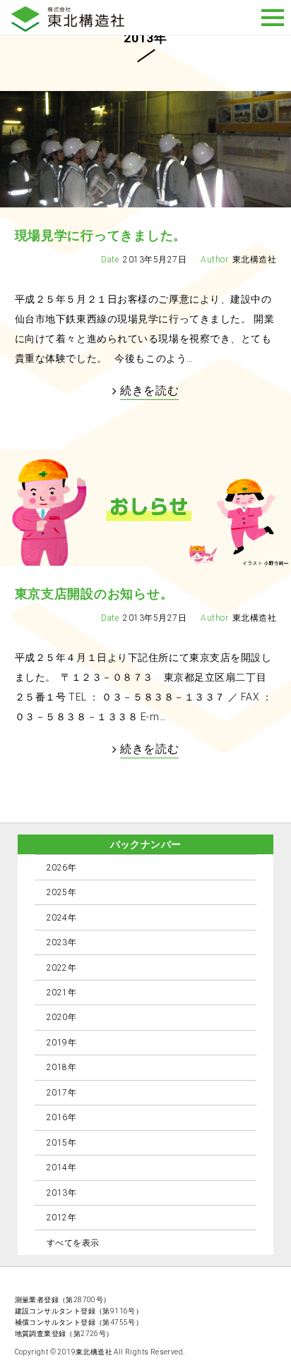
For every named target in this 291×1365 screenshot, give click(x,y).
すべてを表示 (73, 1243)
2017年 (61, 1093)
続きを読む (149, 390)
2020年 (61, 1017)
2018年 (61, 1067)
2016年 (61, 1117)
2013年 (61, 1193)
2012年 (61, 1218)
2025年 (61, 892)
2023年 (61, 942)
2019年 (61, 1043)
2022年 (61, 968)
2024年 (61, 918)
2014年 (61, 1167)
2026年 (61, 868)
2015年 (61, 1143)
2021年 (61, 992)
